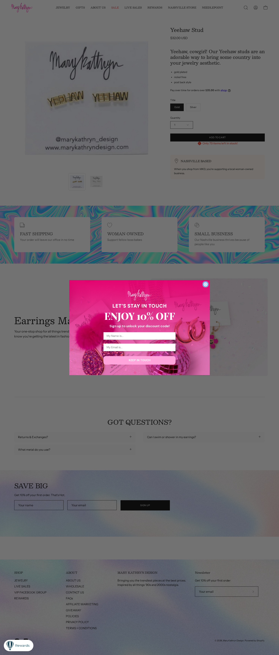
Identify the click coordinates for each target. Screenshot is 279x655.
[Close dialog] (205, 284)
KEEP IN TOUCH (140, 360)
